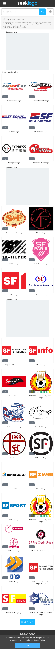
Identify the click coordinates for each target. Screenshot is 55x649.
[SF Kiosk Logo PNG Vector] (14, 567)
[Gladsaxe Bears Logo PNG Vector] (14, 412)
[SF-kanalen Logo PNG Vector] (14, 536)
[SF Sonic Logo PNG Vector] (14, 117)
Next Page (26, 622)
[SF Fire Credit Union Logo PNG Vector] (41, 536)
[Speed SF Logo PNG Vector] (14, 381)
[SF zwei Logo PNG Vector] (41, 474)
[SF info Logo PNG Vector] (41, 350)
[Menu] (4, 3)
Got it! (27, 645)
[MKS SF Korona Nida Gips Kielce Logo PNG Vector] (41, 381)
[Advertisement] (27, 51)
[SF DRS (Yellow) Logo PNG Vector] (14, 598)
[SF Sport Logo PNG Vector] (14, 505)
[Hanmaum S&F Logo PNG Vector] (14, 474)
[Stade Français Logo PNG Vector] (41, 249)
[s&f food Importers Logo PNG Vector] (14, 218)
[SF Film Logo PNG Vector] (41, 218)
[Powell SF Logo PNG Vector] (41, 412)
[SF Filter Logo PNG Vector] (14, 249)
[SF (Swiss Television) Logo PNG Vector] (14, 350)
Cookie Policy (39, 640)
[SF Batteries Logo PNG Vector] (41, 117)
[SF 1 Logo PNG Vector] (14, 280)
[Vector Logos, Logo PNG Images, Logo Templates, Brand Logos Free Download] (27, 3)
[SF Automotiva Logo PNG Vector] (41, 280)
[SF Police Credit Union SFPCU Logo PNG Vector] (41, 598)
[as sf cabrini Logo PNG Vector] (14, 443)
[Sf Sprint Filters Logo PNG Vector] (41, 148)
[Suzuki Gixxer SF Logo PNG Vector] (41, 86)
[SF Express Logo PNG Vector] (14, 148)
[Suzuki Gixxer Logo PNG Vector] (14, 86)
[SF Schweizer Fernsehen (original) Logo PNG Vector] (41, 567)
